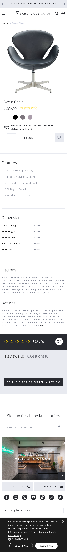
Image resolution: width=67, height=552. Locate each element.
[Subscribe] (58, 426)
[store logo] (33, 14)
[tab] (14, 356)
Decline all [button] (21, 545)
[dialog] (33, 535)
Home (5, 23)
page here (45, 325)
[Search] (56, 13)
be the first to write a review (33, 382)
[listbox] (33, 117)
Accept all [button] (46, 545)
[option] (15, 117)
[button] (33, 539)
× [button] (63, 521)
